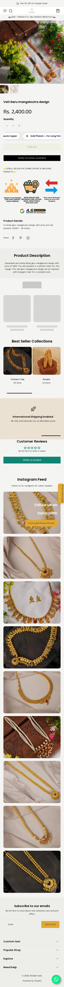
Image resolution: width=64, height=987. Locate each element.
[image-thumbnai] (4, 89)
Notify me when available (32, 158)
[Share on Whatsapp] (28, 238)
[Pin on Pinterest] (20, 238)
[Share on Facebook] (13, 238)
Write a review (32, 460)
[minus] (7, 126)
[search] (10, 10)
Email (10, 924)
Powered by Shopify (32, 980)
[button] (32, 147)
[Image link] (32, 558)
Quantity (8, 119)
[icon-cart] (57, 10)
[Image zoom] (32, 52)
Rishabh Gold (36, 975)
